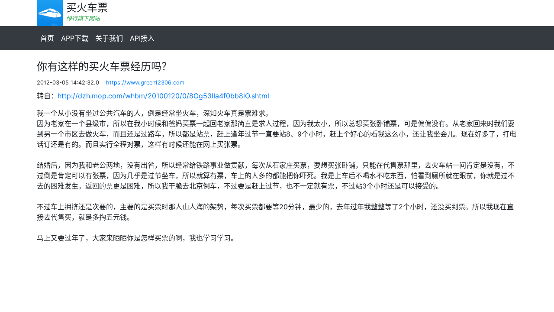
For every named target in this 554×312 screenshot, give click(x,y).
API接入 (142, 38)
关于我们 (109, 38)
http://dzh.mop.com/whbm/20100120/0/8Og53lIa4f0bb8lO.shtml (163, 95)
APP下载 (74, 38)
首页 (47, 38)
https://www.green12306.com (145, 82)
